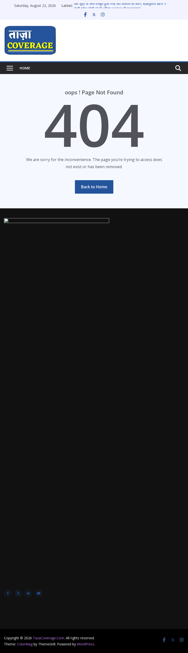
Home (25, 68)
